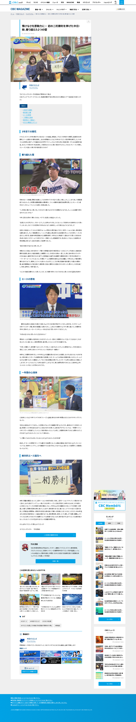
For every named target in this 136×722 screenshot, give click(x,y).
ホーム (12, 14)
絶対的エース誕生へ (29, 120)
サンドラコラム (29, 14)
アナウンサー (97, 2)
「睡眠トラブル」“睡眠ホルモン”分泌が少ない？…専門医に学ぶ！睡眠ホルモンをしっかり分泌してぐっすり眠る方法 (114, 550)
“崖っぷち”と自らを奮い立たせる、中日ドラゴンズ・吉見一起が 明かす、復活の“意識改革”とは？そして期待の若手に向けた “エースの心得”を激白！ (29, 591)
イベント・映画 (45, 2)
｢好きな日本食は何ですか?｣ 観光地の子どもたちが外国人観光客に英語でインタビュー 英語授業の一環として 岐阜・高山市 (114, 667)
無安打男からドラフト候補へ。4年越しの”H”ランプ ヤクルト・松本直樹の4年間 (72, 588)
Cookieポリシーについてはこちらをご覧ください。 (25, 705)
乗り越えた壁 (27, 112)
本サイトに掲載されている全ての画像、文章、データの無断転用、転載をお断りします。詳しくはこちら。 (39, 702)
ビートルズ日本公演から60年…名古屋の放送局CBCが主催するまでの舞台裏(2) (114, 612)
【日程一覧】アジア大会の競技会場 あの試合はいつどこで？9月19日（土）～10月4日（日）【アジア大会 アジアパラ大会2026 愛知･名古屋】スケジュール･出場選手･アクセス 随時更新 (114, 651)
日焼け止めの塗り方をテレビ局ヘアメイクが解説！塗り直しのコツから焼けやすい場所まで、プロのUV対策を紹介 (114, 568)
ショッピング (108, 2)
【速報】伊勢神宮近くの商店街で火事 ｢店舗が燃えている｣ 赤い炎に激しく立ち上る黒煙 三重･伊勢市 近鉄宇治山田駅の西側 (114, 640)
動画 (78, 2)
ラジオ (35, 2)
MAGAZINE (70, 2)
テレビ (28, 2)
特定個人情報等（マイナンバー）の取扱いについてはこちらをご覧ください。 (32, 700)
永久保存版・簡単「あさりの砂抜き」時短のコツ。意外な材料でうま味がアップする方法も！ (114, 576)
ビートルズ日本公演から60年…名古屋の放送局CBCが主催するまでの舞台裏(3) (114, 540)
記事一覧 (55, 561)
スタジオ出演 (47, 621)
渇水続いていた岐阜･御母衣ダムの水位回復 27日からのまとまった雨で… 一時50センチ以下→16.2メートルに (114, 658)
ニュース (55, 2)
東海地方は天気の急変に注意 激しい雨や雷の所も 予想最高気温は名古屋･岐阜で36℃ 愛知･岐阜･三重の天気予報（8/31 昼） (114, 676)
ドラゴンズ (86, 2)
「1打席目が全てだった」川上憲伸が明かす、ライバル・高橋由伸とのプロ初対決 (51, 609)
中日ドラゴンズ (20, 14)
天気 (62, 2)
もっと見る (110, 619)
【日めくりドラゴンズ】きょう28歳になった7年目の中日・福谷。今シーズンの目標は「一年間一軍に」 (72, 609)
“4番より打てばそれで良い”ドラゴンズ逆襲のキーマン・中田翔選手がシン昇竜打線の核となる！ (51, 588)
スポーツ (24, 621)
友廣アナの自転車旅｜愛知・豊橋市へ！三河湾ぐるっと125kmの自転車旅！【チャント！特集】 (114, 531)
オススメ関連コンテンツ (30, 122)
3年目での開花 (27, 110)
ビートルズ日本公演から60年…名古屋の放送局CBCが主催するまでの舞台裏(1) (114, 585)
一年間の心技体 (28, 117)
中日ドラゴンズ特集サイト (29, 671)
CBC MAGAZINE (20, 9)
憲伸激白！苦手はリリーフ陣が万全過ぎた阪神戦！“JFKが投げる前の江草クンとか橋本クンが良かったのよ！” (29, 610)
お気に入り (121, 9)
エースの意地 (27, 115)
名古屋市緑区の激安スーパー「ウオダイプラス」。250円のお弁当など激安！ (114, 603)
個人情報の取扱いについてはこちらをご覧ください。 (26, 698)
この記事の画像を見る (51, 535)
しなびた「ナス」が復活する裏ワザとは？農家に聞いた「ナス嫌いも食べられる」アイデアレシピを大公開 (114, 595)
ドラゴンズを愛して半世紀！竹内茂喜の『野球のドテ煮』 (37, 625)
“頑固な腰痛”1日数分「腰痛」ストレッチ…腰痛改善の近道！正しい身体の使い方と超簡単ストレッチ (114, 558)
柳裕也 (58, 625)
